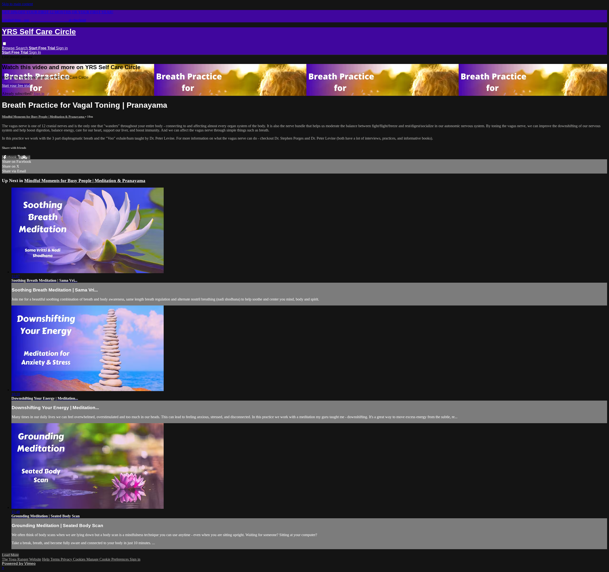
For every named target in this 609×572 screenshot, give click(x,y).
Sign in (62, 48)
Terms (55, 559)
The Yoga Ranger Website (21, 559)
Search (22, 48)
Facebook (10, 157)
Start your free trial (16, 85)
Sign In (35, 52)
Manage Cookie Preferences (108, 559)
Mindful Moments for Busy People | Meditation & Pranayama (43, 116)
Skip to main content (17, 4)
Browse (9, 48)
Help (46, 559)
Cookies (79, 559)
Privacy (67, 559)
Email (25, 157)
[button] (4, 43)
